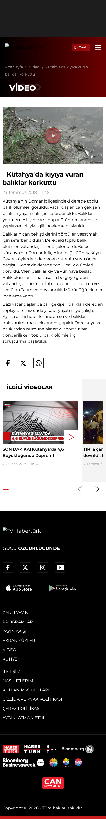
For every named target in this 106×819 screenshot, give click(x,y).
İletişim (11, 671)
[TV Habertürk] (24, 47)
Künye (10, 659)
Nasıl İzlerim (18, 680)
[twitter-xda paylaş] (23, 363)
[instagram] (43, 567)
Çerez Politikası (22, 708)
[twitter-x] (25, 567)
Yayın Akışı (14, 631)
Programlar (18, 622)
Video (34, 67)
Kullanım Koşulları (26, 690)
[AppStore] (19, 588)
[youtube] (60, 567)
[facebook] (8, 567)
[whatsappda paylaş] (38, 363)
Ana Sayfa (14, 67)
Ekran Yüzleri (20, 640)
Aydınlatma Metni (23, 717)
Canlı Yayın (15, 612)
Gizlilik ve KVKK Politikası (32, 699)
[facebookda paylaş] (8, 363)
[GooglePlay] (62, 588)
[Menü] (98, 47)
